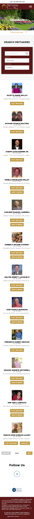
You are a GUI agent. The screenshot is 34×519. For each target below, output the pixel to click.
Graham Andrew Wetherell (17, 370)
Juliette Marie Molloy (17, 95)
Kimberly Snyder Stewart (17, 245)
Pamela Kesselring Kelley (17, 180)
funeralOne (23, 516)
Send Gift (25, 443)
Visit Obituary (17, 103)
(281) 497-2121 (20, 1)
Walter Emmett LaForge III (17, 277)
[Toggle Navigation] (26, 32)
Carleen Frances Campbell (17, 212)
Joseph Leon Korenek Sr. (17, 152)
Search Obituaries (17, 32)
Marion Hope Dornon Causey (17, 435)
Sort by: (7, 57)
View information (6, 499)
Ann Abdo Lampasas (17, 402)
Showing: (8, 64)
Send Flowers (18, 192)
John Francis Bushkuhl (17, 309)
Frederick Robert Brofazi (17, 342)
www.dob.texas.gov (26, 509)
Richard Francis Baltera (17, 123)
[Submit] (26, 53)
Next (29, 453)
